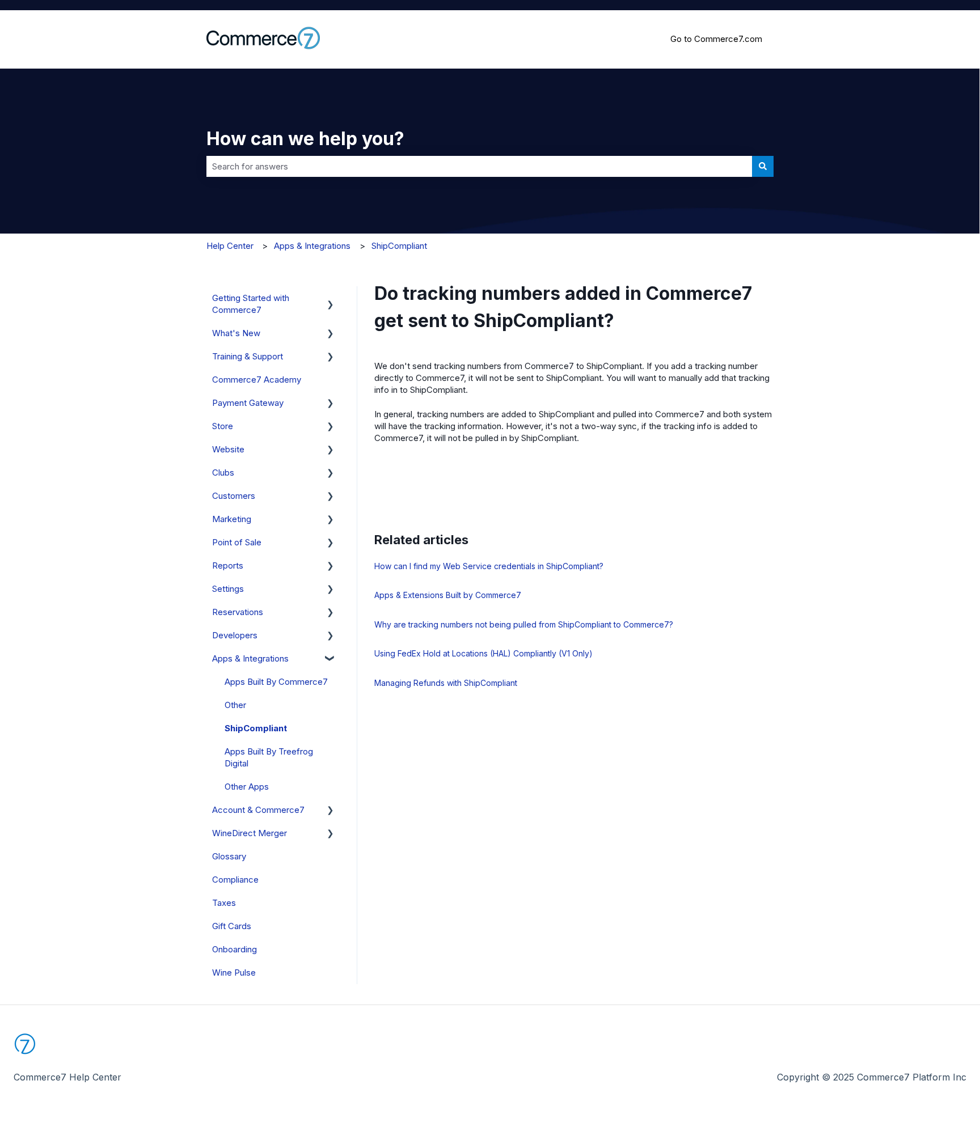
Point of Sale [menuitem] (236, 542)
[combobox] (479, 166)
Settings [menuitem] (228, 588)
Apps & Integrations (312, 245)
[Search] (763, 166)
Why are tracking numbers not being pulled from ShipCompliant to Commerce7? (523, 624)
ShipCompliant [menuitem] (256, 728)
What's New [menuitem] (236, 333)
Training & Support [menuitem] (247, 356)
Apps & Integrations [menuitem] (250, 658)
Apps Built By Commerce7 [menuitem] (276, 681)
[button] (331, 299)
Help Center (230, 245)
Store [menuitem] (222, 426)
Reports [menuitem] (227, 565)
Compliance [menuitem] (235, 879)
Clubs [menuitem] (223, 472)
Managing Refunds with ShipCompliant (445, 683)
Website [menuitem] (228, 449)
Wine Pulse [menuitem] (234, 972)
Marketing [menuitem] (231, 519)
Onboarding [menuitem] (234, 949)
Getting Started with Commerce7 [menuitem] (250, 304)
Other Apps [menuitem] (247, 786)
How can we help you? (305, 139)
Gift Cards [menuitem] (231, 926)
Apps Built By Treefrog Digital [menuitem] (269, 757)
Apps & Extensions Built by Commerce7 (447, 595)
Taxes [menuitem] (224, 902)
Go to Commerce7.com (716, 38)
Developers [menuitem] (234, 635)
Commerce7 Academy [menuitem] (256, 379)
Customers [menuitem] (233, 495)
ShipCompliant (399, 245)
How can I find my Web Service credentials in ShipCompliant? (488, 566)
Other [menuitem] (235, 705)
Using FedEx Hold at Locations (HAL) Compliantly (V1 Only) (483, 653)
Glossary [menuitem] (229, 856)
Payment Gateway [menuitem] (248, 402)
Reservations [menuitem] (237, 612)
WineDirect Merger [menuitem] (249, 833)
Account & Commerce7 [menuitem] (258, 809)
